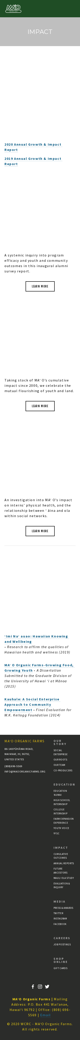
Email (45, 1015)
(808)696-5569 (13, 766)
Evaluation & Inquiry (62, 885)
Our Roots (60, 759)
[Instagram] (40, 986)
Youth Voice (61, 828)
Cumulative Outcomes (61, 856)
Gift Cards (61, 968)
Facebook (60, 924)
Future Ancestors (61, 870)
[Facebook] (33, 986)
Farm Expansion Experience (64, 820)
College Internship (61, 811)
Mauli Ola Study (64, 878)
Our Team (59, 764)
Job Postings (62, 944)
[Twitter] (47, 986)
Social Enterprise (61, 752)
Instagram (60, 918)
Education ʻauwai (60, 792)
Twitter (58, 913)
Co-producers (63, 770)
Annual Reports (64, 863)
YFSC (57, 833)
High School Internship (62, 802)
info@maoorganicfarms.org (17, 771)
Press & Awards (63, 907)
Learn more (40, 286)
